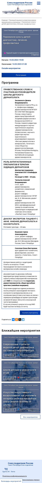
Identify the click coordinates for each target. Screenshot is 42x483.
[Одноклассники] (16, 319)
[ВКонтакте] (13, 319)
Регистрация (21, 75)
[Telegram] (23, 319)
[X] (19, 319)
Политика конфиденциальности (14, 476)
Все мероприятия (30, 417)
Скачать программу (30, 313)
